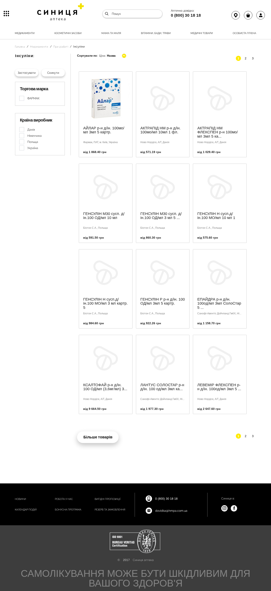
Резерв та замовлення (110, 509)
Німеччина (34, 135)
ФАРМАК (33, 98)
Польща (32, 141)
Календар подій (26, 509)
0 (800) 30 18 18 (186, 15)
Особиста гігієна (244, 33)
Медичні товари (202, 33)
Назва (111, 55)
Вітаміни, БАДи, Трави (156, 33)
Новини (20, 499)
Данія (31, 129)
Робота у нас (64, 499)
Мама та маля (111, 33)
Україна (32, 147)
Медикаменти (25, 33)
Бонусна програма (68, 509)
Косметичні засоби (68, 33)
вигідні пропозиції (107, 499)
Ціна (102, 55)
